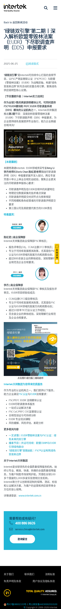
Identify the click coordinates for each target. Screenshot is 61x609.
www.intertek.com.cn (30, 495)
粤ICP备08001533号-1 (17, 604)
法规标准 (50, 574)
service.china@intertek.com (30, 529)
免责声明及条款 (12, 581)
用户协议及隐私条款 (44, 581)
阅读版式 (34, 63)
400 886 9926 (25, 523)
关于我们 (9, 574)
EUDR (33, 394)
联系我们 (29, 574)
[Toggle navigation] (46, 8)
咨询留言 (22, 539)
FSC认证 (23, 394)
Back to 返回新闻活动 (16, 22)
